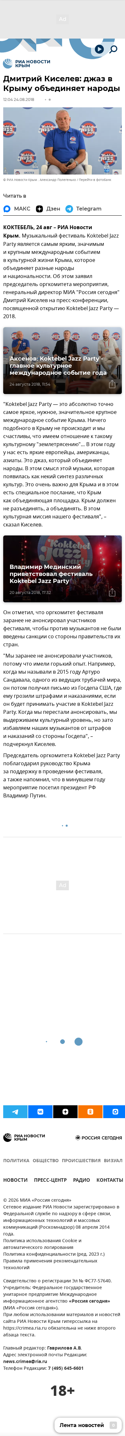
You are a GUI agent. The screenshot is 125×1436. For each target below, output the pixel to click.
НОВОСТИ (15, 1181)
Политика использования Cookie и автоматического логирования (42, 1244)
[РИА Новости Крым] (26, 63)
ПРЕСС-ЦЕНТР (50, 1181)
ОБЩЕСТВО (46, 1161)
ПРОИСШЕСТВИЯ (81, 1161)
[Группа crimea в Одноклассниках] (90, 1111)
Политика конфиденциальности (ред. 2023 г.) (53, 1254)
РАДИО (81, 1181)
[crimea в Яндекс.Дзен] (65, 1111)
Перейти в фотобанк (95, 179)
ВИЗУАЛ (113, 1161)
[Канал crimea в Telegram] (15, 1111)
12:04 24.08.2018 (18, 99)
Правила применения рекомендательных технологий (50, 1265)
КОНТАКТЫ (109, 1181)
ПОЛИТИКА (16, 1161)
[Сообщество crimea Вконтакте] (40, 1111)
